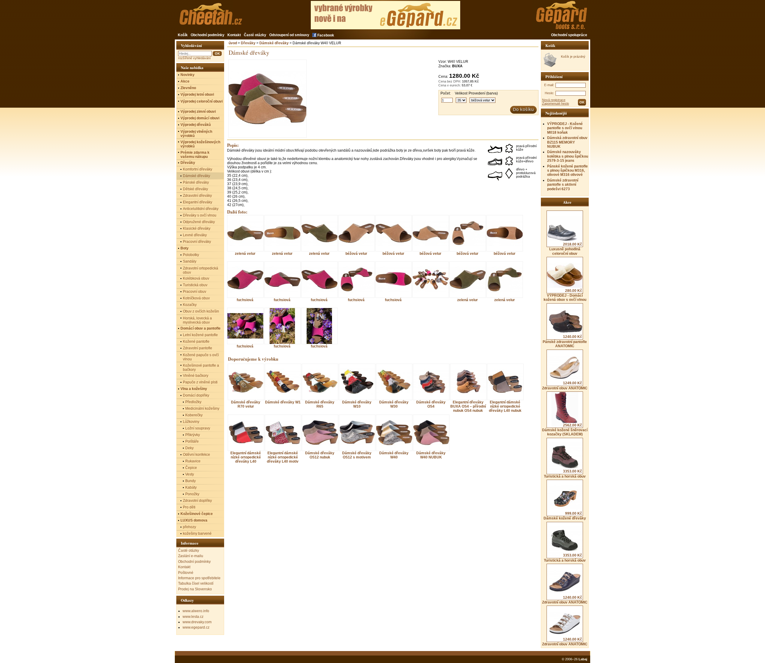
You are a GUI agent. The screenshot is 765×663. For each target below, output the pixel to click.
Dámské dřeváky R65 (319, 404)
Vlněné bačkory (195, 375)
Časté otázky (255, 35)
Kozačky (190, 305)
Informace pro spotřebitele (199, 578)
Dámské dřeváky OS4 (431, 404)
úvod (233, 43)
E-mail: (549, 85)
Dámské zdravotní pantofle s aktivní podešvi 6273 (562, 184)
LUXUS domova (193, 520)
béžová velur (356, 253)
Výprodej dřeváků (195, 124)
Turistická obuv (195, 285)
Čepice (191, 468)
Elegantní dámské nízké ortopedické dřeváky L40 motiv (283, 457)
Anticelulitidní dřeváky (200, 209)
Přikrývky (192, 435)
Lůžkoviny (191, 421)
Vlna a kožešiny (193, 389)
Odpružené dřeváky (199, 222)
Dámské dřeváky (274, 43)
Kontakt (234, 35)
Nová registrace (553, 100)
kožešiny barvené (197, 533)
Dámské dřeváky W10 (356, 404)
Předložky (193, 402)
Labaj (583, 659)
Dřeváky (248, 43)
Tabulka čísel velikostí (195, 583)
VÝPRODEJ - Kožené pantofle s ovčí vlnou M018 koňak (565, 128)
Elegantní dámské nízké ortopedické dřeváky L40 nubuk (505, 406)
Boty (184, 248)
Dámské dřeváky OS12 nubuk (319, 455)
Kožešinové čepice (196, 514)
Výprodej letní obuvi (197, 94)
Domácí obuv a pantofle (200, 328)
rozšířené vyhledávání (194, 58)
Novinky (187, 75)
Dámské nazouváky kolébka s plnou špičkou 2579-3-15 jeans (567, 156)
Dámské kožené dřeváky (565, 515)
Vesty (189, 474)
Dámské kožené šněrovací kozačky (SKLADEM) (564, 429)
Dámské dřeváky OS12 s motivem (356, 455)
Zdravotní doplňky (197, 500)
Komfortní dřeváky (197, 169)
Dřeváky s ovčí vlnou (199, 215)
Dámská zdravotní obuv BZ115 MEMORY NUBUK (567, 142)
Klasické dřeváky (196, 228)
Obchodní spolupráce (569, 35)
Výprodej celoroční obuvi (201, 101)
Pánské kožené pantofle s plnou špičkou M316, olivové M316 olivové (567, 170)
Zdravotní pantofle (197, 348)
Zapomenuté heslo (555, 103)
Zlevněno (188, 88)
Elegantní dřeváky (197, 202)
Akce (184, 81)
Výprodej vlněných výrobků (196, 133)
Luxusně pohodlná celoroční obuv (565, 248)
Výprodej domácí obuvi (199, 118)
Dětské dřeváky (195, 189)
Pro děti (189, 507)
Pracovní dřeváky (197, 241)
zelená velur (245, 253)
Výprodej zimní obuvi (198, 111)
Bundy (190, 481)
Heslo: (549, 93)
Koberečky (194, 415)
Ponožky (192, 494)
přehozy (189, 527)
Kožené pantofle (196, 341)
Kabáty (191, 487)
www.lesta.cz (193, 617)
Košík (183, 35)
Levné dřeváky (195, 235)
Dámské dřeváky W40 (393, 455)
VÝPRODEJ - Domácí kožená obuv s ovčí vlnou (565, 295)
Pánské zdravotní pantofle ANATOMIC (565, 341)
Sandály (189, 261)
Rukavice (193, 461)
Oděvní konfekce (196, 454)
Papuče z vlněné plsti (200, 382)
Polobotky (191, 255)
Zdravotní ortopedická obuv (200, 270)
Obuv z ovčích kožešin (201, 311)
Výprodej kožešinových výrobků (200, 144)
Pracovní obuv (194, 291)
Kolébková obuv (196, 278)
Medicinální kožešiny (202, 408)
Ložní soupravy (197, 428)
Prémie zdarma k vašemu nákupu (194, 154)
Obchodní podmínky (207, 35)
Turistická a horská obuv (565, 473)
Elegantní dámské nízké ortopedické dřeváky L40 (245, 457)
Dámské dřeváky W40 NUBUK (431, 455)
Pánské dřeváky (196, 182)
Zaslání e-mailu (190, 556)
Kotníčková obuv (196, 298)
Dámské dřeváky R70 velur (245, 404)
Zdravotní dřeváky (197, 195)
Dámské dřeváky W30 (393, 404)
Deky (189, 448)
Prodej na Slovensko (195, 589)
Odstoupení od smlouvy (289, 35)
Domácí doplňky (196, 395)
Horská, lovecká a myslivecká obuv (197, 320)
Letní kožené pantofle (200, 335)
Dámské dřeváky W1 (283, 402)
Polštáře (192, 441)
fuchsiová (245, 300)
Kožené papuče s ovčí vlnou (201, 357)
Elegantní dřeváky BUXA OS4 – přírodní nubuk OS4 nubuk (468, 406)
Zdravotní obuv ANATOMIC (564, 385)
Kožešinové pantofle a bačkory (201, 367)
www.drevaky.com (197, 622)
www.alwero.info (196, 611)
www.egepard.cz (196, 627)
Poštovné (185, 573)
